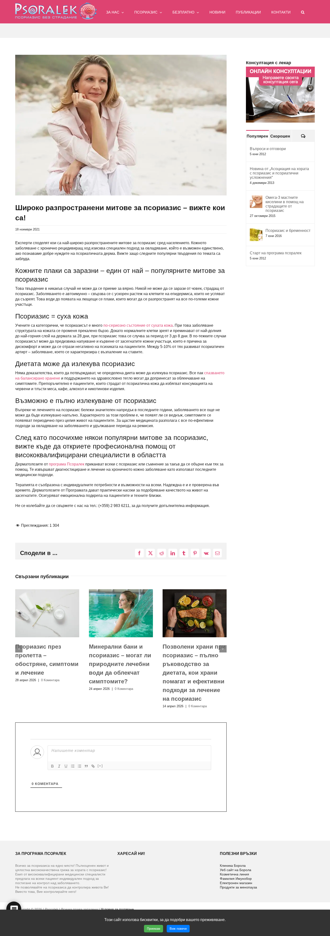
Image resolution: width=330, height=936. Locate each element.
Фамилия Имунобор (236, 879)
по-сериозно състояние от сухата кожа (138, 325)
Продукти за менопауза (238, 887)
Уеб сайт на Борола (235, 870)
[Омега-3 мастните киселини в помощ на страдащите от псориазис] (256, 198)
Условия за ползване (117, 909)
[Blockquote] (86, 766)
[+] (100, 766)
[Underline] (66, 766)
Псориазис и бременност (287, 231)
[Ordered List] (72, 766)
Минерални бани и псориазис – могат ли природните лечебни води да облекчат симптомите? (46, 664)
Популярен (257, 136)
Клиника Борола (233, 865)
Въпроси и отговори (268, 149)
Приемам (153, 928)
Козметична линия (234, 874)
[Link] (93, 766)
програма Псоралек (66, 464)
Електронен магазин (236, 883)
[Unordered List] (79, 766)
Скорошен (280, 136)
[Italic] (59, 766)
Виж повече (178, 928)
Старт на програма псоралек (275, 253)
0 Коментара (50, 689)
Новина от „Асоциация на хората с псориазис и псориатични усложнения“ (279, 173)
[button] (302, 11)
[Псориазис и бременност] (256, 231)
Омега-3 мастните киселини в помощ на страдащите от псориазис (284, 204)
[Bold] (52, 766)
